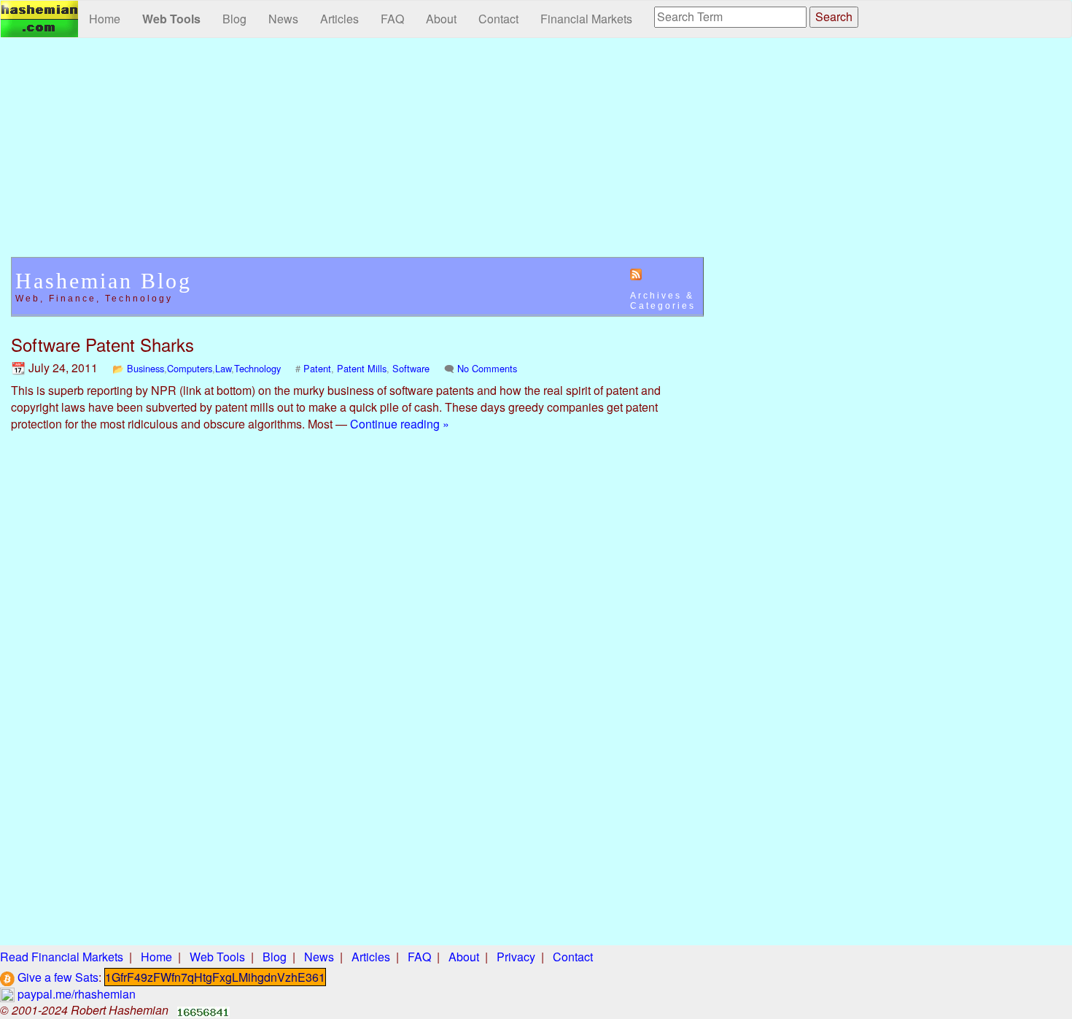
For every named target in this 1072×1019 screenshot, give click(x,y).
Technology (257, 368)
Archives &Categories (663, 301)
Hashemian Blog (103, 281)
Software (411, 368)
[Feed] (636, 274)
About (441, 18)
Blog (234, 18)
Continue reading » (399, 423)
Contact (498, 18)
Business (145, 368)
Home (104, 18)
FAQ (392, 18)
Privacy (516, 956)
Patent (317, 368)
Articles (339, 18)
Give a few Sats (56, 977)
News (283, 18)
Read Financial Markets (61, 956)
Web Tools (171, 18)
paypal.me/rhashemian (75, 993)
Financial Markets (586, 18)
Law (223, 368)
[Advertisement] (357, 155)
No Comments (487, 368)
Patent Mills (362, 368)
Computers (189, 368)
